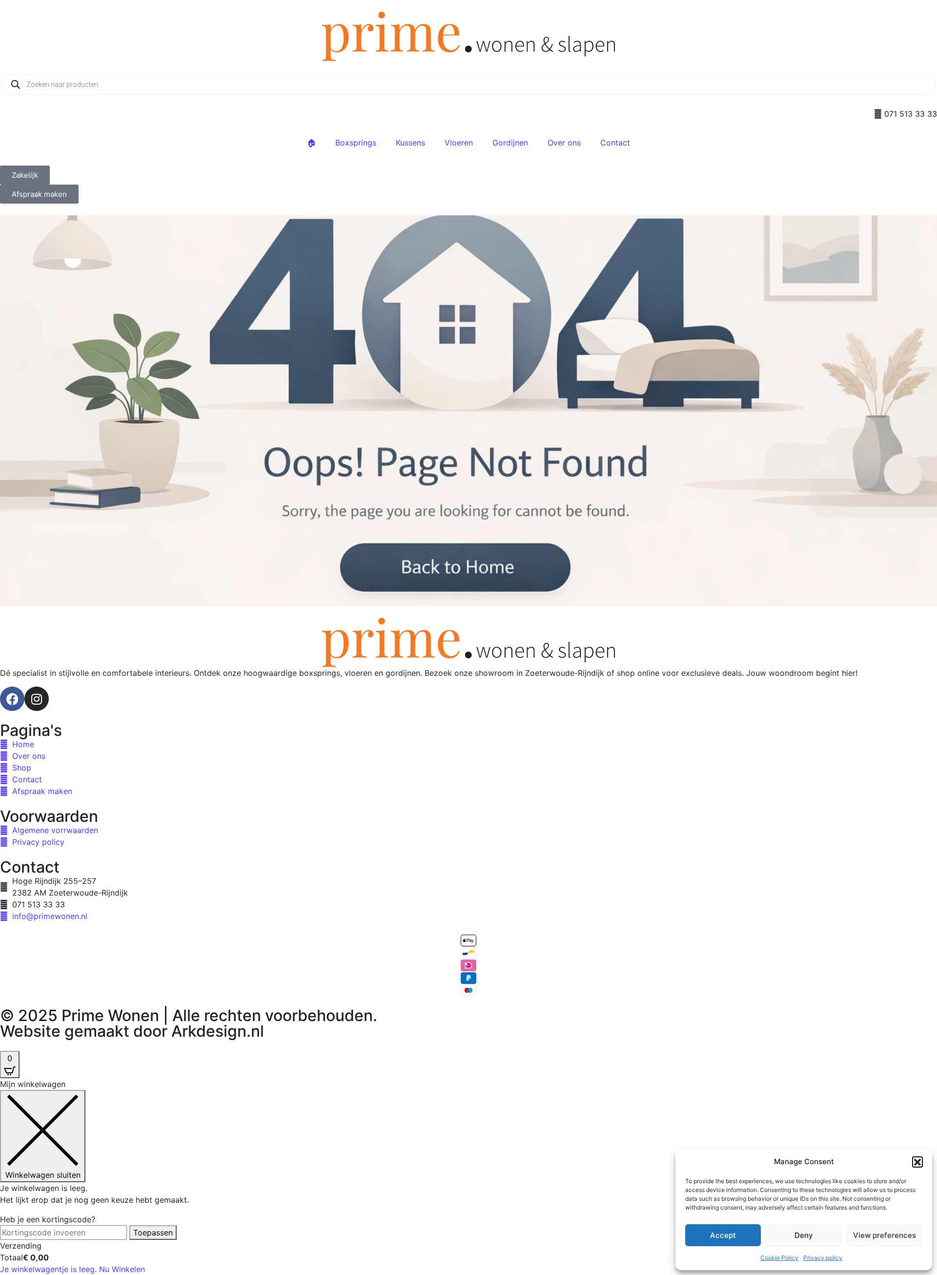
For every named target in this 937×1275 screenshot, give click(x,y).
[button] (917, 1162)
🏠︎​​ (311, 142)
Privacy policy (822, 1257)
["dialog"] (468, 1176)
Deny (803, 1235)
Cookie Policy (779, 1257)
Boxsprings (355, 142)
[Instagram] (36, 699)
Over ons (564, 142)
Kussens (410, 142)
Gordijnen (510, 142)
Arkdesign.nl (217, 1031)
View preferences (884, 1235)
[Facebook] (12, 699)
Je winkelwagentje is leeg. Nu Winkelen (72, 1269)
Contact (615, 142)
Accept (723, 1235)
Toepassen (153, 1232)
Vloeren (459, 142)
